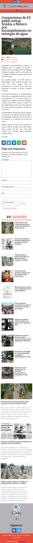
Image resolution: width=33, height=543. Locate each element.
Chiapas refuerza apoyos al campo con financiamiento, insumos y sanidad (22, 257)
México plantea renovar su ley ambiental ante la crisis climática (23, 288)
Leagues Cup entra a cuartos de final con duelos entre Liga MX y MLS (23, 322)
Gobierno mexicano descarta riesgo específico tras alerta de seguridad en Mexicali (23, 338)
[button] (16, 10)
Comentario (6, 159)
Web (3, 193)
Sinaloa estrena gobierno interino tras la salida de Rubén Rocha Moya (22, 273)
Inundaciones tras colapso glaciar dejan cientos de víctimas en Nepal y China (22, 225)
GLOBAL (15, 60)
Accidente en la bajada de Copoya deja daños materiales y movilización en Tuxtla (23, 354)
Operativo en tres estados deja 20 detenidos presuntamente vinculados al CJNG (21, 371)
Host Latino (22, 542)
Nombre (5, 180)
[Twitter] (18, 1)
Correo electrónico (8, 186)
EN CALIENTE (7, 60)
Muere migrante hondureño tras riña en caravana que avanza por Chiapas (23, 305)
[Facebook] (15, 1)
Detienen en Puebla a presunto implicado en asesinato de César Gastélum (22, 241)
